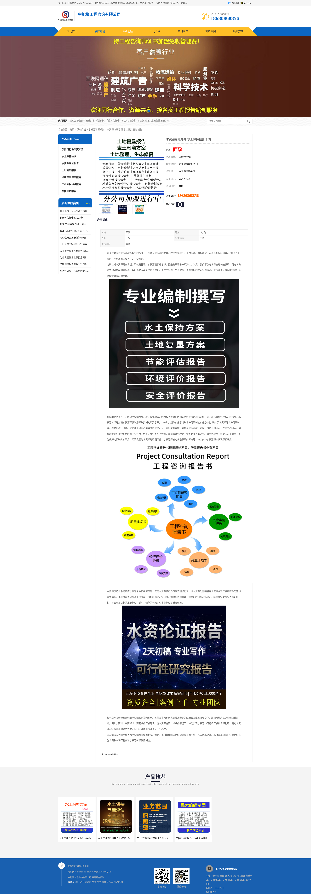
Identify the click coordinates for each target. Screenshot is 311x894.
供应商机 (100, 31)
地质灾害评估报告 (71, 177)
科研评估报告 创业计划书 (73, 217)
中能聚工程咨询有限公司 (79, 877)
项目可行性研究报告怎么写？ (193, 838)
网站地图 (118, 882)
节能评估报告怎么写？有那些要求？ (75, 264)
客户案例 (210, 31)
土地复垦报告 (69, 170)
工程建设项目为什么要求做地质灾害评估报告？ (160, 838)
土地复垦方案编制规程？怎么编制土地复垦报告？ (240, 838)
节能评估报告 (69, 191)
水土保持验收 (69, 156)
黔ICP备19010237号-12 (100, 872)
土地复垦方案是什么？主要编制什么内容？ (75, 244)
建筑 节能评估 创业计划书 (73, 224)
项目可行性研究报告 (73, 149)
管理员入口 (107, 882)
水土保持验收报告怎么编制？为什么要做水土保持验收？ (87, 838)
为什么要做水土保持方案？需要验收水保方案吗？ (75, 257)
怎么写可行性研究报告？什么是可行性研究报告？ (123, 838)
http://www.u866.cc (109, 754)
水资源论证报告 (96, 129)
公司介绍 (155, 31)
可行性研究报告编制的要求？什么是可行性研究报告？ (75, 271)
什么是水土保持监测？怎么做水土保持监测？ (75, 211)
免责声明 (96, 882)
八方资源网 (85, 882)
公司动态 (183, 31)
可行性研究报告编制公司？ (73, 237)
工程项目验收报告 (71, 184)
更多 (88, 203)
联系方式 (238, 31)
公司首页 (72, 31)
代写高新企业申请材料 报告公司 (75, 231)
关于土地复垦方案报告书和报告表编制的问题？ (75, 251)
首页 (72, 129)
